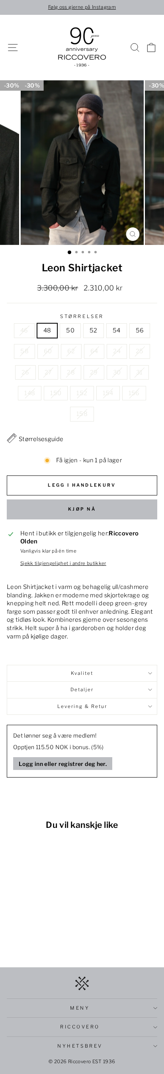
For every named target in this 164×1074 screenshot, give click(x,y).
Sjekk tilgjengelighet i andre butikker (63, 563)
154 (108, 393)
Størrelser (81, 316)
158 (82, 414)
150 (55, 393)
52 (94, 330)
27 (48, 372)
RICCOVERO (80, 1027)
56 (140, 330)
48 (47, 330)
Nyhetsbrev (79, 1046)
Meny (80, 1008)
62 (71, 351)
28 (71, 372)
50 (70, 330)
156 (134, 393)
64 (94, 351)
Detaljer (82, 689)
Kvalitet (82, 673)
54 (117, 330)
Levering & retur (82, 706)
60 (48, 351)
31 (139, 372)
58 (24, 351)
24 (117, 351)
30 (117, 372)
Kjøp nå (82, 509)
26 (25, 372)
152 (81, 393)
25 (140, 351)
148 (29, 393)
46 (24, 330)
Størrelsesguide (41, 439)
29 (94, 372)
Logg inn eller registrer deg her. (63, 763)
